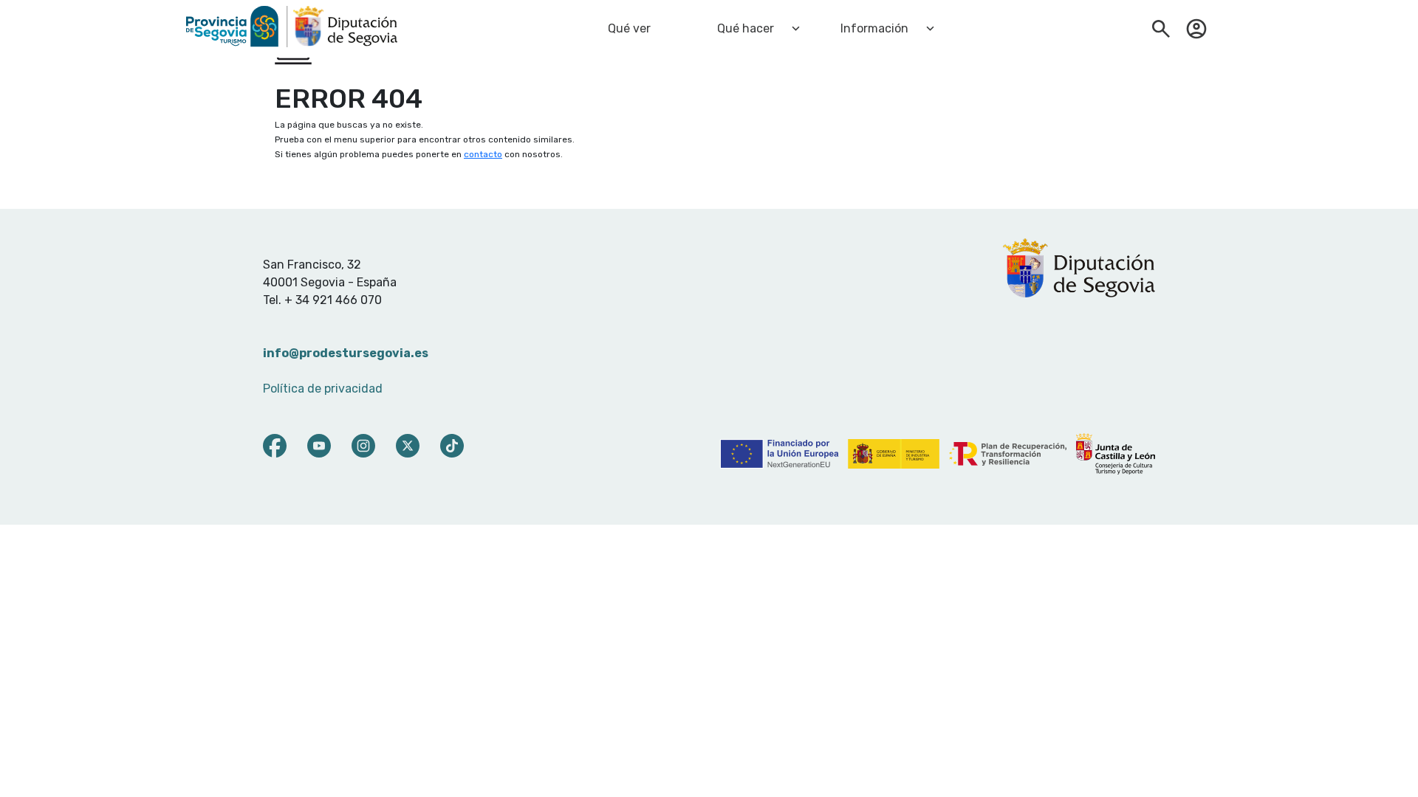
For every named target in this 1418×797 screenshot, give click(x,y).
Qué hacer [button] (745, 28)
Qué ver (629, 28)
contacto (483, 154)
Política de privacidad (323, 389)
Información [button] (874, 28)
